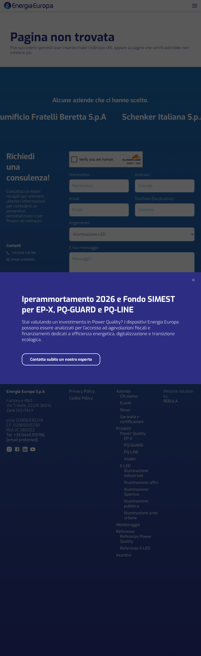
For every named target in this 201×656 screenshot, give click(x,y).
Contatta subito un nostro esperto (61, 359)
